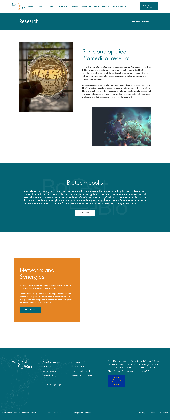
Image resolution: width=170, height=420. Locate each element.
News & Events (119, 6)
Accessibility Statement (81, 376)
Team (40, 6)
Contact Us (147, 6)
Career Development (81, 6)
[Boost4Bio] (19, 6)
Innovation (62, 6)
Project (30, 6)
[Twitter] (60, 385)
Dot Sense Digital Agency (157, 413)
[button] (85, 213)
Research (50, 6)
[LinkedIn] (55, 385)
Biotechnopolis (101, 6)
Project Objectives (51, 362)
